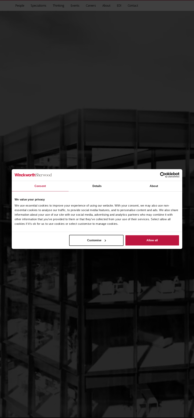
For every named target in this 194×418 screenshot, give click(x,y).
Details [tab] (97, 186)
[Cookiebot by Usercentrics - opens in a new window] (162, 175)
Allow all (152, 240)
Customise (94, 240)
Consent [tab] (40, 186)
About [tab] (154, 186)
